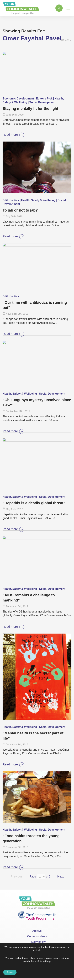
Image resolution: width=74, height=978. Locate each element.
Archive (37, 930)
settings (47, 961)
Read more (10, 134)
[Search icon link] (59, 8)
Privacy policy (37, 941)
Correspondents (37, 936)
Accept (10, 972)
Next (60, 876)
